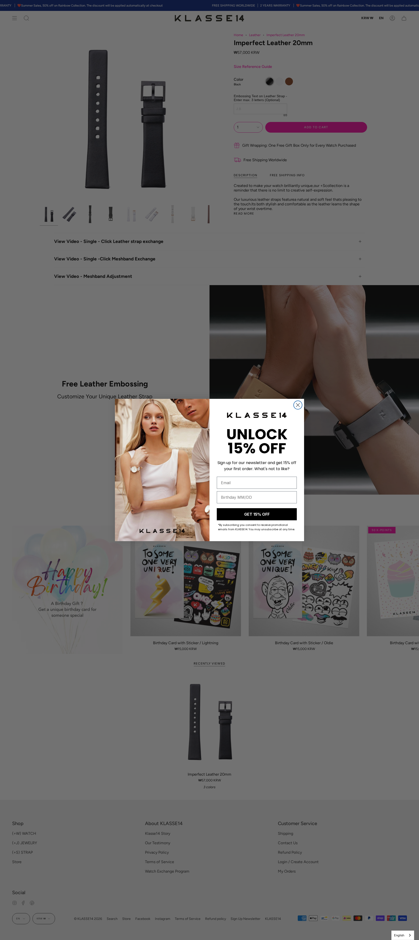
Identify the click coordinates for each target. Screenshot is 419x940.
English (399, 935)
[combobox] (402, 935)
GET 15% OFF (257, 514)
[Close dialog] (298, 405)
